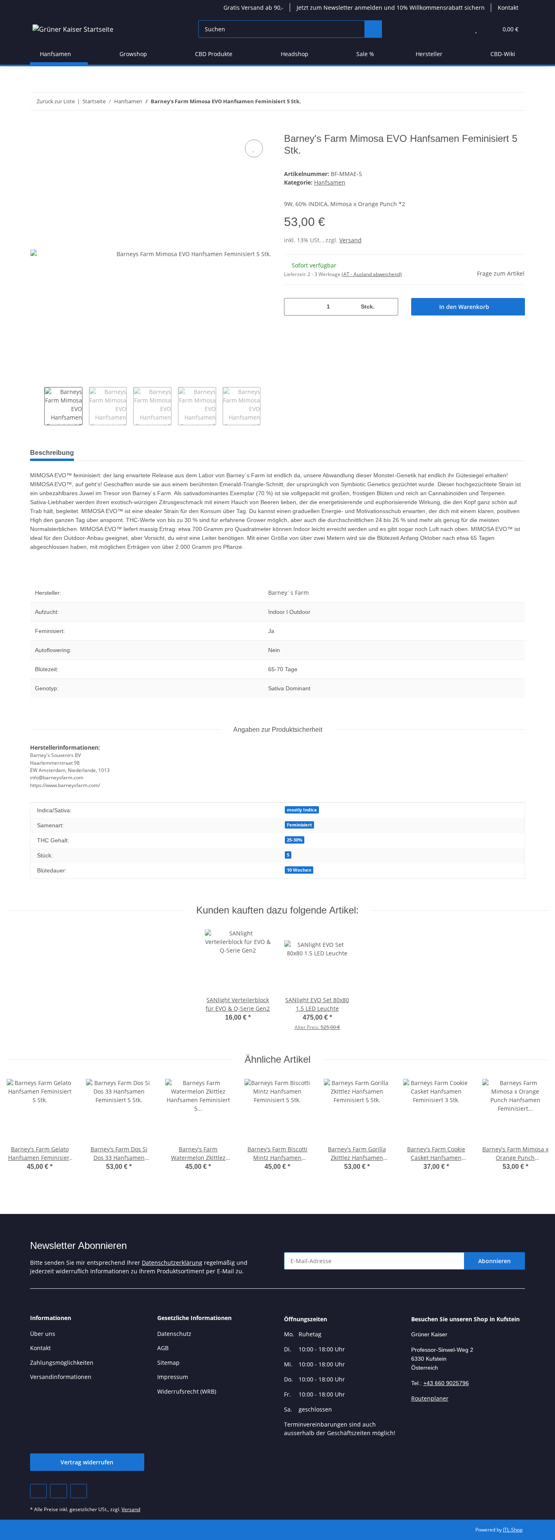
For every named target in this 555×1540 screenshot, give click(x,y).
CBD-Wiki (502, 54)
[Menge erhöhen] (389, 306)
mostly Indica (302, 810)
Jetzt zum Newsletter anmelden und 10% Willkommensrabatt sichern (391, 7)
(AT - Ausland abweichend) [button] (372, 274)
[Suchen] (373, 29)
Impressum (172, 1377)
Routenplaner (430, 1398)
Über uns (42, 1334)
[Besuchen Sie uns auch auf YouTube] (58, 1491)
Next (267, 406)
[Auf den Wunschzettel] (254, 148)
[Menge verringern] (293, 306)
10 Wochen (299, 870)
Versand (350, 240)
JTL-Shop (512, 1529)
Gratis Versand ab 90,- (253, 7)
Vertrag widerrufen (87, 1462)
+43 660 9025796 (446, 1383)
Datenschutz (174, 1334)
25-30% (294, 840)
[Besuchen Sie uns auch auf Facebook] (38, 1491)
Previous (37, 406)
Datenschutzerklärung (172, 1262)
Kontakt (508, 7)
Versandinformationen (60, 1377)
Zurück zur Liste (56, 101)
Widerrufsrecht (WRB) (186, 1391)
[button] (459, 29)
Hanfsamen (329, 182)
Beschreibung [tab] (52, 452)
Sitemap (168, 1362)
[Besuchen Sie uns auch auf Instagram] (78, 1491)
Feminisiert (299, 825)
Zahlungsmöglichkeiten (61, 1362)
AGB (163, 1348)
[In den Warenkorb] (36, 128)
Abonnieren (494, 1261)
